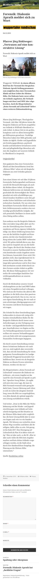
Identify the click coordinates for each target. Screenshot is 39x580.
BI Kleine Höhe (12, 4)
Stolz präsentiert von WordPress (16, 576)
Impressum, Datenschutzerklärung (13, 575)
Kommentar (8, 497)
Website (6, 540)
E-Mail (6, 532)
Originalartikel (9, 159)
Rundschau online (16, 456)
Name (5, 523)
